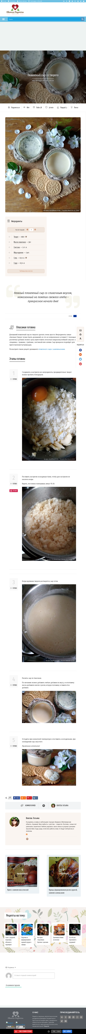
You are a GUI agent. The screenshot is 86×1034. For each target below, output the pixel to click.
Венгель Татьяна (62, 806)
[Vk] (64, 1)
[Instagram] (75, 1)
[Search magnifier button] (82, 19)
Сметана (17, 247)
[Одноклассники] (26, 834)
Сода (15, 263)
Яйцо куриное (18, 253)
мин (58, 1031)
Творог (16, 237)
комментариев (30, 806)
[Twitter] (81, 1)
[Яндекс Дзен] (69, 1)
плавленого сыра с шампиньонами (52, 349)
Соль (15, 258)
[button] (3, 19)
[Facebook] (72, 1)
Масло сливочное (20, 242)
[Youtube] (83, 1)
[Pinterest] (78, 1)
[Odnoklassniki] (66, 1)
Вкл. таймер (67, 1031)
